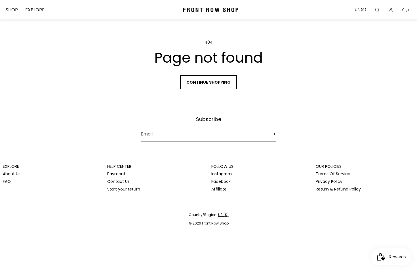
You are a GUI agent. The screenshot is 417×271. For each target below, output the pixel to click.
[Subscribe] (269, 134)
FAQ (7, 181)
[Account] (390, 10)
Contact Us (118, 181)
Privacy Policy (329, 181)
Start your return (123, 189)
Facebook (221, 181)
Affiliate (219, 189)
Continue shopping (208, 82)
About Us (11, 174)
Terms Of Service (333, 174)
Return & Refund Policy (338, 189)
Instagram (221, 174)
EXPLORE (35, 10)
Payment (116, 174)
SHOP (12, 10)
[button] (377, 10)
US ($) (360, 9)
